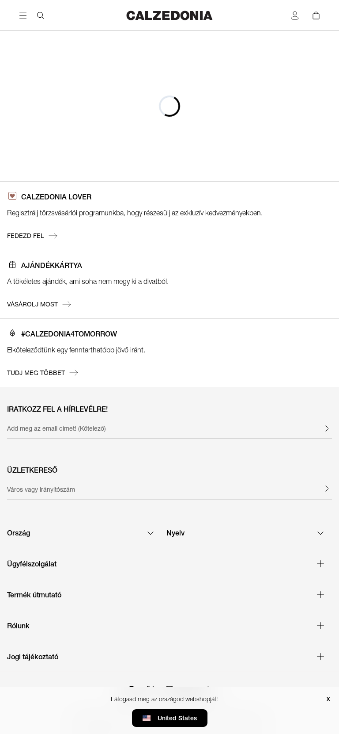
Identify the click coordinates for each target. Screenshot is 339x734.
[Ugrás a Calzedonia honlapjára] (169, 15)
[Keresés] (40, 15)
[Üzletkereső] (326, 488)
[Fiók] (295, 15)
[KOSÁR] (316, 15)
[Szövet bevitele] (326, 428)
